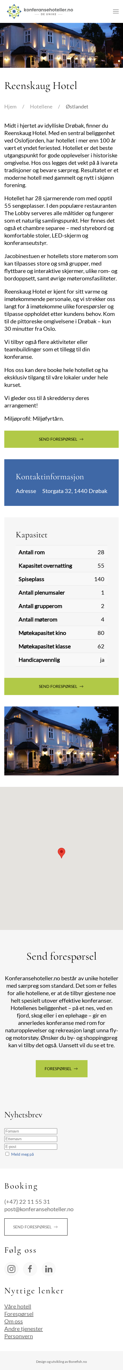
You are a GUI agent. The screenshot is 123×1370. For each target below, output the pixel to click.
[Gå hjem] (40, 11)
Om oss (13, 1321)
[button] (116, 11)
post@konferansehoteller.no (39, 1208)
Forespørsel (58, 1068)
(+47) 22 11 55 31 (27, 1201)
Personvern (18, 1336)
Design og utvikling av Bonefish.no (61, 1361)
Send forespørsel (58, 439)
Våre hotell (17, 1306)
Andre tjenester (23, 1328)
